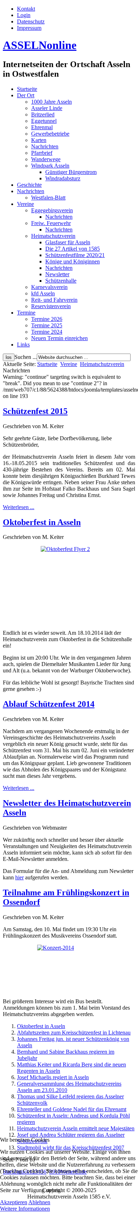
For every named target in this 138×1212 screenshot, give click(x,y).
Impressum (29, 28)
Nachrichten (44, 146)
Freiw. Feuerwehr (51, 223)
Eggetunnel (44, 121)
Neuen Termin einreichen (59, 338)
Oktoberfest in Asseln (42, 522)
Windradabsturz (62, 178)
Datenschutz (31, 21)
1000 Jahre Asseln (51, 102)
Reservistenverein (51, 306)
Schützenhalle (60, 281)
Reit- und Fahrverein (54, 300)
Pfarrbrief (41, 153)
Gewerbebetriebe (50, 134)
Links (23, 345)
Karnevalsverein (49, 287)
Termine (26, 313)
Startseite (27, 89)
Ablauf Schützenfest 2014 (48, 704)
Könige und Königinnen (72, 261)
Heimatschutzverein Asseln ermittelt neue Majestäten (75, 1128)
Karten (38, 140)
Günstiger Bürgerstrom (71, 172)
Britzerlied (42, 114)
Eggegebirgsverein (52, 210)
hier (19, 877)
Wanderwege (46, 159)
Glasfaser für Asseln (67, 242)
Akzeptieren (13, 1202)
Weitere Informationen (25, 1209)
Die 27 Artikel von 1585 (72, 249)
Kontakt (26, 9)
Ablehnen (39, 1202)
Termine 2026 (46, 319)
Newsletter (57, 274)
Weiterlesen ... (18, 507)
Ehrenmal (42, 127)
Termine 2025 (46, 325)
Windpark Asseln (50, 166)
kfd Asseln (43, 293)
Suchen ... (26, 357)
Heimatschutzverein (53, 236)
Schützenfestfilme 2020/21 (75, 255)
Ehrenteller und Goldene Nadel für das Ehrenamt (71, 1109)
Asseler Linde (46, 108)
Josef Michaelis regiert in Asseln (53, 1077)
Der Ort (25, 95)
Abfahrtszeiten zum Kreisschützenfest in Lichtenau (74, 1033)
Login (23, 15)
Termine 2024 (46, 332)
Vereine (25, 204)
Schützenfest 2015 (35, 411)
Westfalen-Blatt (48, 198)
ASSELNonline (39, 45)
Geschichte (29, 185)
